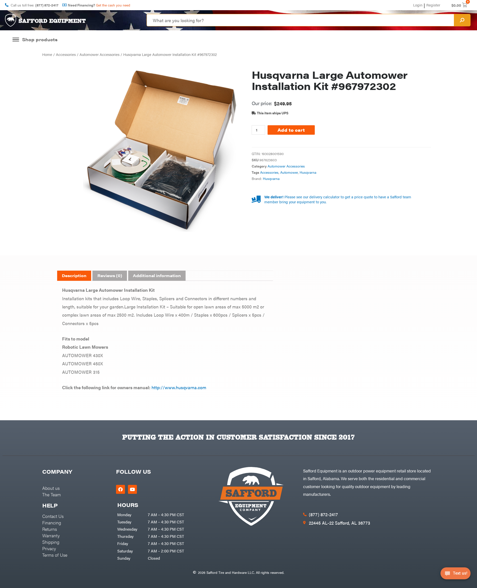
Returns (49, 529)
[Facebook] (120, 489)
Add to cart (291, 130)
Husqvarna (308, 172)
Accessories (66, 54)
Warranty (51, 535)
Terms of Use (54, 555)
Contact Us (53, 516)
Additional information (157, 275)
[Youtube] (132, 489)
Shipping (50, 542)
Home (47, 54)
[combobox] (300, 20)
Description (74, 275)
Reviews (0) (109, 275)
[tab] (74, 276)
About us (51, 488)
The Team (51, 494)
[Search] (462, 20)
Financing (51, 522)
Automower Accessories (99, 54)
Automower (289, 172)
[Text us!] (455, 575)
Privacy (49, 548)
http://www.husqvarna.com (179, 387)
